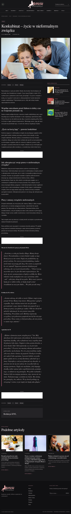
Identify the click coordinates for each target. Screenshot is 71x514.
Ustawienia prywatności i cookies (62, 511)
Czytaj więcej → (29, 473)
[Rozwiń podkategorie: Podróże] (51, 11)
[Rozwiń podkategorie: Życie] (64, 11)
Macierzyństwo (30, 10)
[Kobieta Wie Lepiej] (35, 4)
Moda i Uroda (40, 10)
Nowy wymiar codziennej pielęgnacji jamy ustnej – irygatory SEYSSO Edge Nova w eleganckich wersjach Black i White (35, 459)
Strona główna (4, 16)
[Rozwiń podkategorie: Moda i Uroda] (44, 11)
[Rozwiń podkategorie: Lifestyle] (24, 11)
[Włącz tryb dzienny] (3, 4)
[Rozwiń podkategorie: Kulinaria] (16, 11)
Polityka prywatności (48, 511)
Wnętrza (56, 10)
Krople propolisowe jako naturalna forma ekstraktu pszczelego (9, 458)
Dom (6, 10)
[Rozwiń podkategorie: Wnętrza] (58, 11)
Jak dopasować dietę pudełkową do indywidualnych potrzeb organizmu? (62, 102)
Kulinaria (13, 10)
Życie (63, 10)
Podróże (49, 10)
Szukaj (67, 493)
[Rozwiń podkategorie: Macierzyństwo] (34, 11)
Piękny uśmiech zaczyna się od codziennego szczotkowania (58, 457)
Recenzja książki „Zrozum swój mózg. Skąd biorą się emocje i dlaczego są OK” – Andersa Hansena (61, 114)
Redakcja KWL (8, 34)
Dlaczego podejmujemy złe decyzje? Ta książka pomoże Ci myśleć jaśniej (62, 91)
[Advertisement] (22, 155)
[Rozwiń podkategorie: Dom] (8, 11)
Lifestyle (21, 10)
